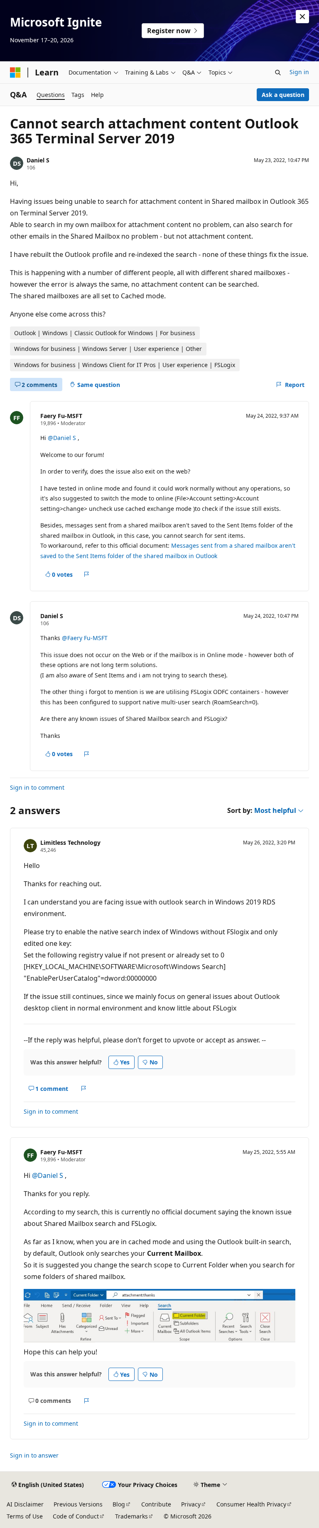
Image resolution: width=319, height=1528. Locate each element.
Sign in (299, 72)
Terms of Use (25, 1516)
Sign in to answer (34, 1455)
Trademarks (131, 1516)
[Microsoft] (15, 72)
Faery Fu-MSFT (61, 416)
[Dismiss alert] (302, 16)
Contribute (156, 1504)
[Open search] (278, 72)
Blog (119, 1504)
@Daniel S (63, 438)
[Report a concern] (86, 574)
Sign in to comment (37, 787)
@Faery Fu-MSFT (85, 638)
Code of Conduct (76, 1516)
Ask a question (283, 95)
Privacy (191, 1504)
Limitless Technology (70, 842)
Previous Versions (78, 1504)
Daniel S (38, 160)
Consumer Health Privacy (251, 1504)
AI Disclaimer (25, 1504)
